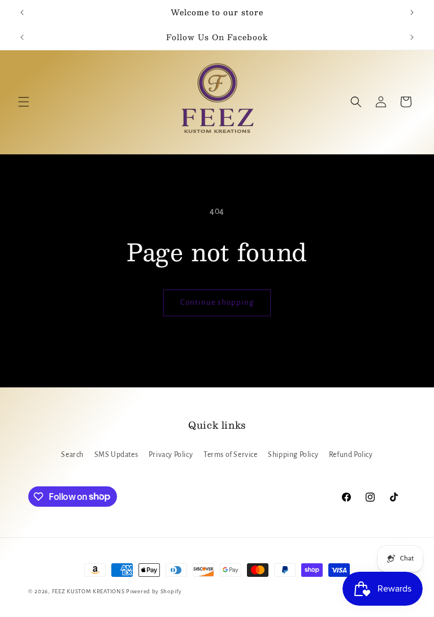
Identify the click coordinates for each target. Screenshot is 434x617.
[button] (23, 101)
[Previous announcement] (22, 12)
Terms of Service (230, 455)
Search (72, 455)
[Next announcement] (412, 12)
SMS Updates (116, 455)
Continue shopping (217, 302)
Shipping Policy (293, 455)
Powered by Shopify (154, 591)
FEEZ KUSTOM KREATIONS (88, 591)
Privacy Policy (171, 455)
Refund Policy (351, 455)
